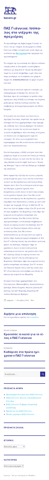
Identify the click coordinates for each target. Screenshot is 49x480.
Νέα (32, 300)
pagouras (10, 300)
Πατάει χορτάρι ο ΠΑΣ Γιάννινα (20, 414)
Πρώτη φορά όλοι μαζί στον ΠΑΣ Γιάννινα (24, 394)
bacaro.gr (10, 18)
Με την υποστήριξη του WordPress (23, 475)
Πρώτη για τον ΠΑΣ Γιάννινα (19, 411)
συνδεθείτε (34, 317)
